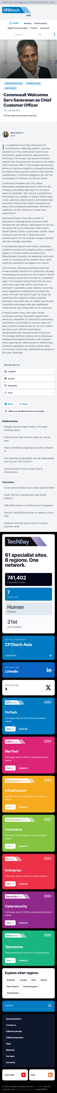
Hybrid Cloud (33, 83)
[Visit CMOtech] (20, 741)
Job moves (10, 88)
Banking (27, 23)
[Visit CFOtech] (20, 702)
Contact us (11, 1025)
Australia (11, 980)
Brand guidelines (13, 1019)
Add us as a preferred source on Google (26, 411)
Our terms (10, 1062)
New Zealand (12, 986)
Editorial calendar (14, 1031)
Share (10, 404)
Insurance (44, 28)
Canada (23, 980)
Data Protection (13, 83)
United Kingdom (30, 986)
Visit (9, 729)
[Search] (40, 34)
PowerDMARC (41, 1089)
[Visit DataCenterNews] (20, 781)
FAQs (8, 1044)
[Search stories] (50, 1005)
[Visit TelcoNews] (20, 935)
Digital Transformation (18, 28)
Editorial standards (14, 1037)
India (33, 980)
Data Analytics (40, 23)
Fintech (34, 28)
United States (13, 993)
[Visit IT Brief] (20, 859)
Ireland (44, 980)
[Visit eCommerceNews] (20, 820)
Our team (10, 1056)
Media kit (23, 729)
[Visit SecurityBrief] (20, 896)
